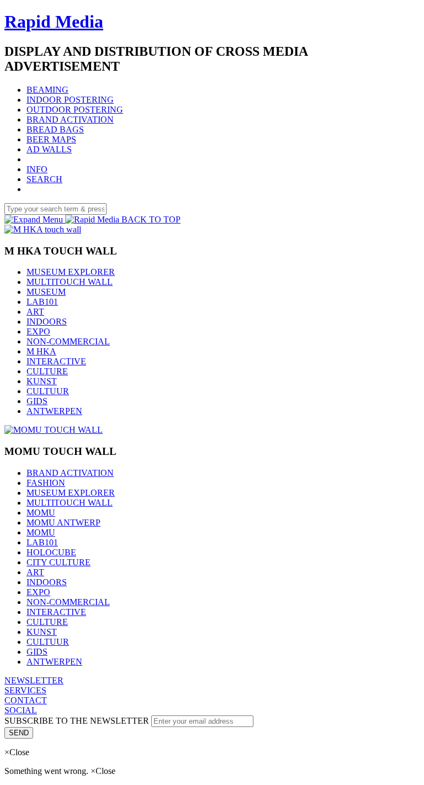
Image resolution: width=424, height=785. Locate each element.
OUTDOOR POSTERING (74, 109)
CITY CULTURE (58, 562)
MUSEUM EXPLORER (70, 272)
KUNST (41, 381)
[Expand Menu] (34, 219)
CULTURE (47, 371)
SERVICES (25, 690)
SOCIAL (20, 710)
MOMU (40, 512)
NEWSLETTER (33, 680)
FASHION (45, 482)
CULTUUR (47, 391)
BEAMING (47, 89)
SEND (19, 733)
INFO (36, 169)
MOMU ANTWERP (63, 522)
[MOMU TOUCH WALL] (53, 429)
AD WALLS (49, 149)
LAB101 (42, 301)
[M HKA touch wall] (42, 229)
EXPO (38, 331)
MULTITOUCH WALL (69, 282)
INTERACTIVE (56, 361)
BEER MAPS (51, 139)
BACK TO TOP (151, 219)
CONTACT (25, 700)
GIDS (36, 401)
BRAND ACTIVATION (70, 119)
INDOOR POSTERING (70, 99)
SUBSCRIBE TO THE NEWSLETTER (77, 720)
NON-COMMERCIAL (68, 341)
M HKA (41, 351)
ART (35, 311)
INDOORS (46, 321)
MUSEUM (46, 291)
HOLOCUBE (51, 552)
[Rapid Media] (93, 219)
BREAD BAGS (55, 129)
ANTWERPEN (54, 411)
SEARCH (44, 179)
